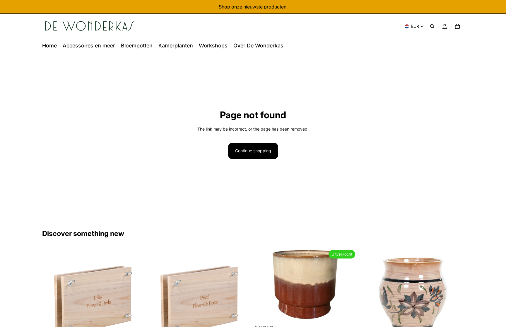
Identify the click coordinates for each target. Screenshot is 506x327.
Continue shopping (253, 150)
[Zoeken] (432, 26)
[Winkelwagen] (457, 26)
